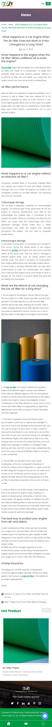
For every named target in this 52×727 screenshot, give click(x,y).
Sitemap (39, 715)
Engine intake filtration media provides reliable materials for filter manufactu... (22, 674)
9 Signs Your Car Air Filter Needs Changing (27, 602)
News (11, 24)
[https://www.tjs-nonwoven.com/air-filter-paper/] (26, 381)
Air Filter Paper (10, 668)
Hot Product (11, 611)
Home (3, 24)
